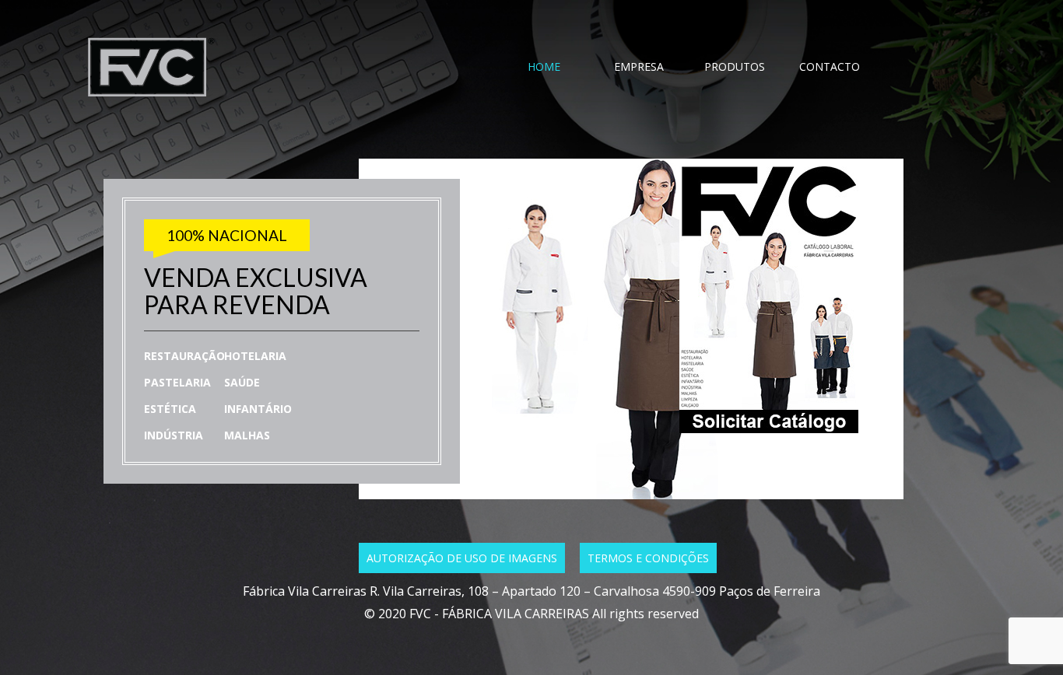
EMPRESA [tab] (639, 66)
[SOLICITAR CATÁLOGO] (714, 428)
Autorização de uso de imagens (462, 558)
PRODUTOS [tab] (734, 66)
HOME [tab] (544, 66)
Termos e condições (648, 558)
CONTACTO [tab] (829, 66)
